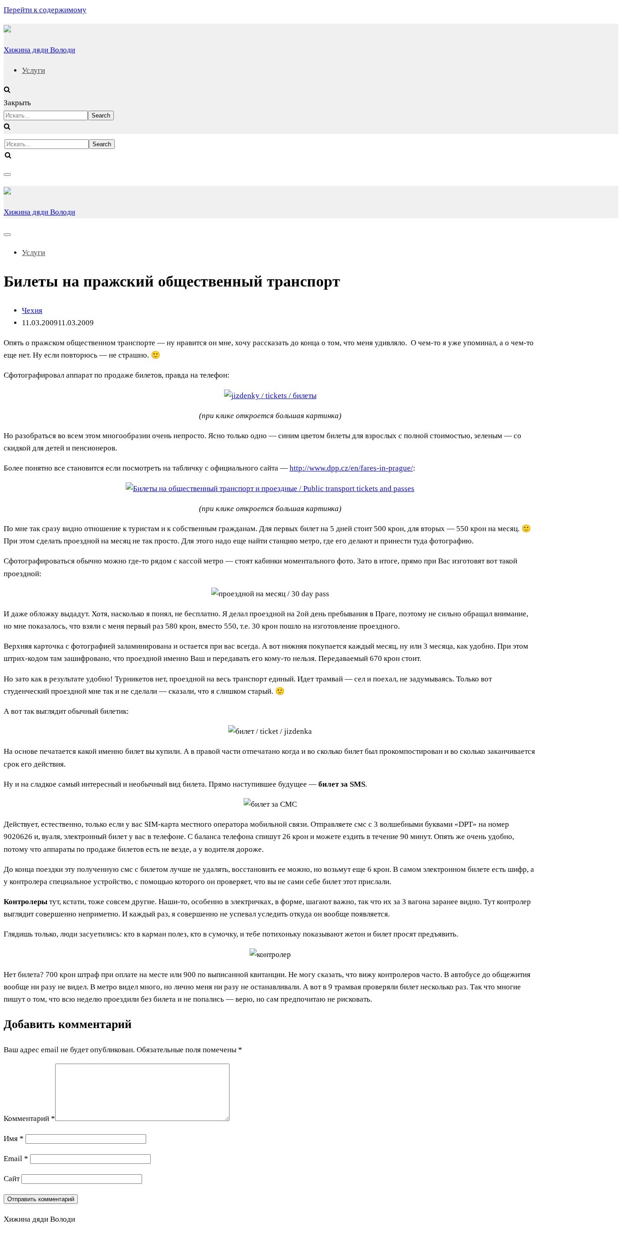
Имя (14, 1138)
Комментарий (29, 1118)
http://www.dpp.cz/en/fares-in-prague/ (351, 468)
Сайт (12, 1178)
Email (16, 1158)
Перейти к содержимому (45, 9)
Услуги (33, 70)
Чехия (32, 310)
